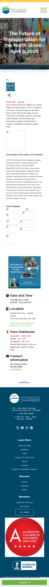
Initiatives (24, 449)
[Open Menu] (43, 10)
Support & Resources (24, 457)
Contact (24, 465)
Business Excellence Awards (24, 469)
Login (26, 512)
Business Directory (24, 502)
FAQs (24, 453)
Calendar (24, 486)
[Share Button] (9, 95)
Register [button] (23, 582)
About (24, 461)
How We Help (24, 446)
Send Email (15, 369)
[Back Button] (7, 80)
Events (24, 482)
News (24, 490)
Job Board (24, 506)
